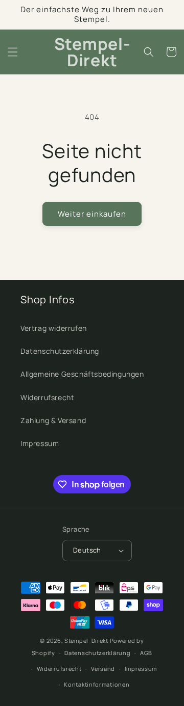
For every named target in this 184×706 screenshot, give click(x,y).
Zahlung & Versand (53, 420)
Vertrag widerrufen (53, 328)
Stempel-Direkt (86, 640)
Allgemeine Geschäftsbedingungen (82, 374)
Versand (103, 668)
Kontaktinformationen (96, 684)
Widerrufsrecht (47, 397)
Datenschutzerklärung (59, 351)
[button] (13, 52)
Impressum (39, 443)
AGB (146, 653)
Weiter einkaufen (92, 213)
